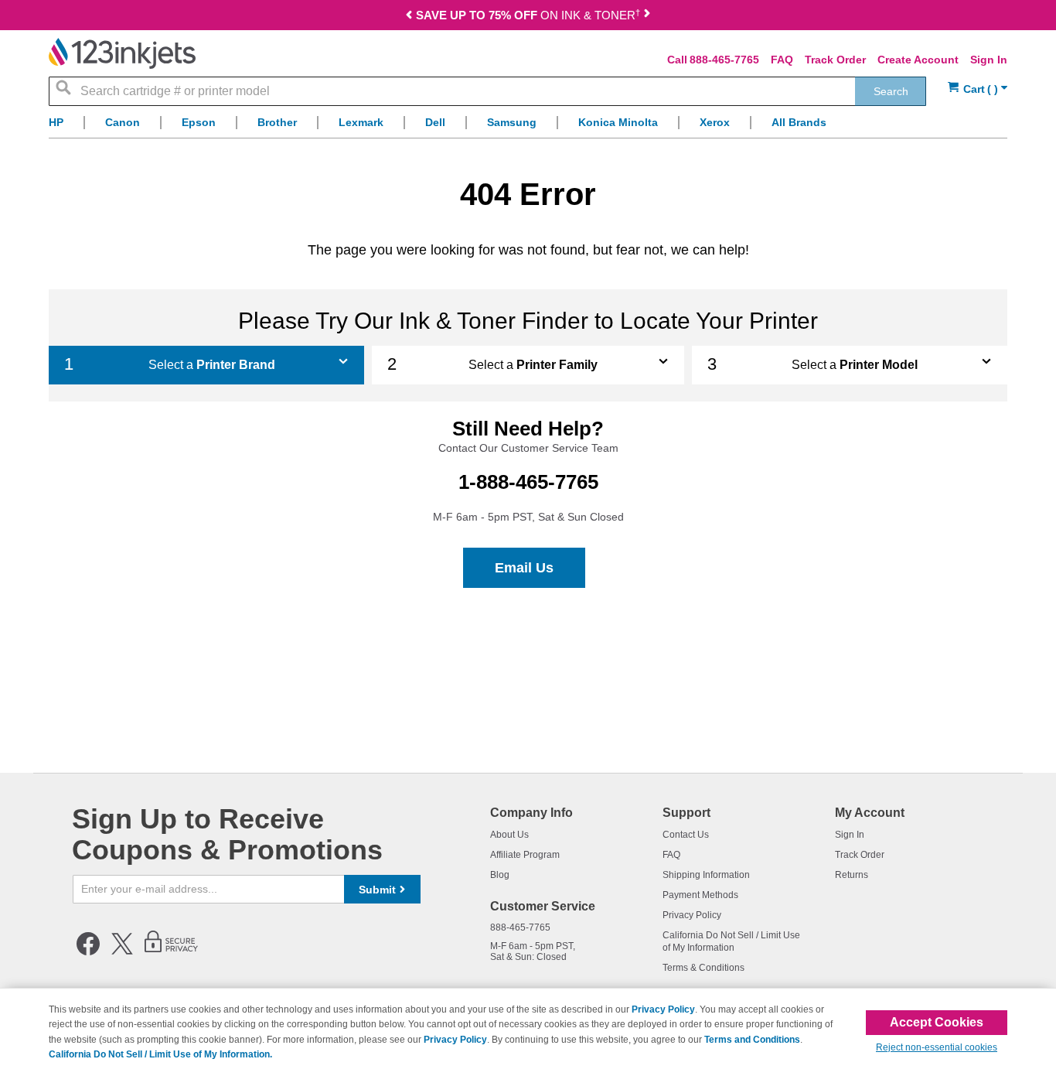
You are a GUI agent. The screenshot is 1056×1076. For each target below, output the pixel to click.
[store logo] (122, 53)
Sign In (988, 59)
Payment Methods (700, 895)
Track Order (835, 59)
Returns (851, 874)
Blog (499, 874)
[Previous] (409, 16)
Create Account (918, 59)
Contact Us (686, 834)
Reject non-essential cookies (936, 1047)
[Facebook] (88, 952)
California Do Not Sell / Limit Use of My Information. (160, 1054)
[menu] (528, 126)
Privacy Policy (692, 915)
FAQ (782, 59)
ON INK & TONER (528, 15)
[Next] (647, 16)
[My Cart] (977, 89)
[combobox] (487, 91)
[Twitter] (122, 952)
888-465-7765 (724, 59)
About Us (509, 834)
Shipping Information (706, 874)
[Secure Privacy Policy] (171, 952)
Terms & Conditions (703, 967)
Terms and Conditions (752, 1039)
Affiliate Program (525, 854)
